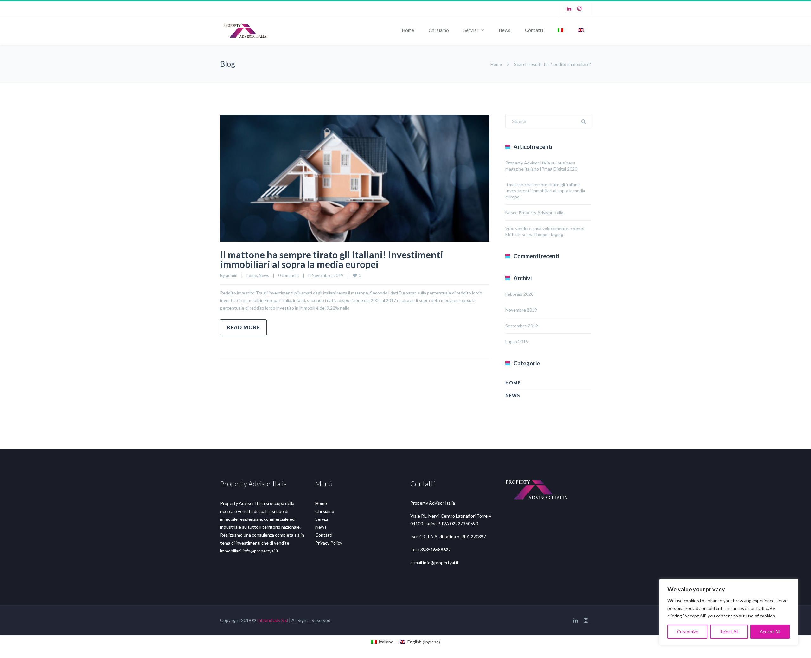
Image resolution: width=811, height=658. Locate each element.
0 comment (288, 275)
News (504, 30)
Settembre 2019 (521, 325)
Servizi (470, 30)
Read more (243, 327)
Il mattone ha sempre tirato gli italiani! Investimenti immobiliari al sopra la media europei (331, 259)
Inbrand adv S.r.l (272, 620)
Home (408, 30)
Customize (687, 631)
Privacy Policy (328, 542)
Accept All (770, 631)
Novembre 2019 (521, 310)
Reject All (728, 631)
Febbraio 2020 (519, 294)
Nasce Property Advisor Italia (534, 212)
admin (231, 275)
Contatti (534, 30)
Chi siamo (439, 30)
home (251, 275)
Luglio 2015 (516, 341)
